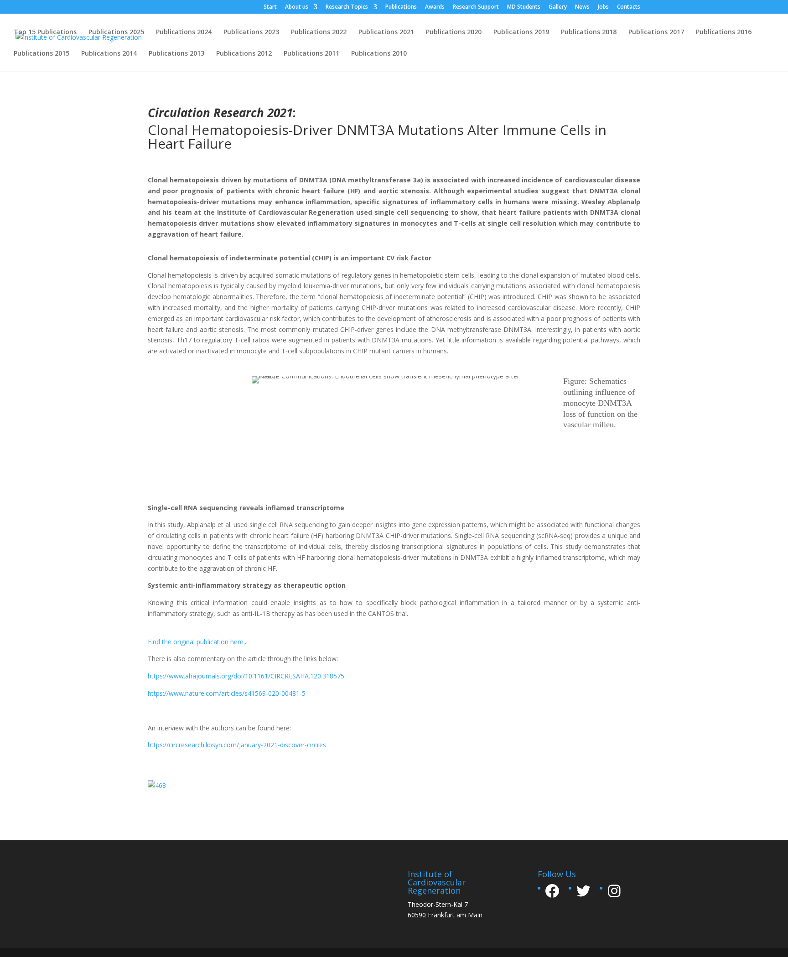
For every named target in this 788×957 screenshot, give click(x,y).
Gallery (558, 7)
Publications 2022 (319, 32)
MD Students (523, 7)
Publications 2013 (176, 53)
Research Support (476, 7)
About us (296, 7)
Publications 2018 (589, 32)
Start (270, 7)
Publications (401, 7)
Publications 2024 (184, 32)
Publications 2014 (109, 53)
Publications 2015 (41, 53)
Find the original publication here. (196, 641)
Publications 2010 (379, 53)
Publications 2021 (386, 32)
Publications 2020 (454, 32)
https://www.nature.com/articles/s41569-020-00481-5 (227, 693)
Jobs (603, 7)
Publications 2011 (311, 53)
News (582, 7)
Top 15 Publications (45, 32)
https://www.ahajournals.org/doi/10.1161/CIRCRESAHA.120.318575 (246, 676)
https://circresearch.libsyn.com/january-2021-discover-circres (237, 744)
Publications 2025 (116, 32)
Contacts (628, 7)
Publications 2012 (244, 53)
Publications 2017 (656, 32)
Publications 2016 (724, 32)
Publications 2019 (521, 32)
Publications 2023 (251, 32)
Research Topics (347, 7)
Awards (435, 7)
